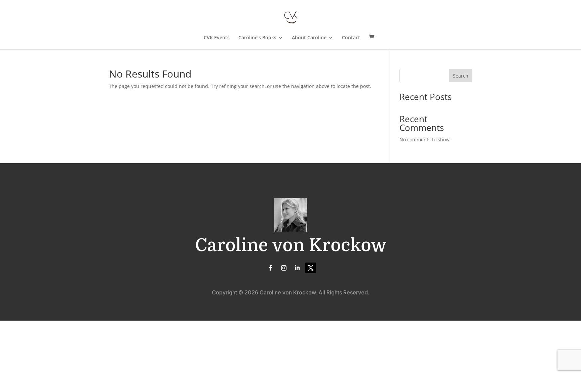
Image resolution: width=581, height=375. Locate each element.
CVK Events (217, 38)
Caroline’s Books (257, 38)
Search (460, 76)
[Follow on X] (310, 268)
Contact (351, 38)
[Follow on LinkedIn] (297, 268)
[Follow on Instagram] (283, 268)
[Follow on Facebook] (270, 268)
